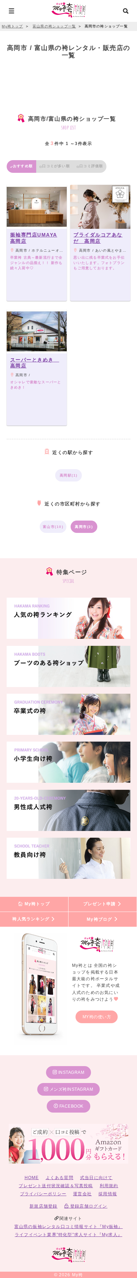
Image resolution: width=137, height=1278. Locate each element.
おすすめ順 (23, 166)
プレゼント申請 (100, 904)
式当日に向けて (96, 1177)
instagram (70, 1072)
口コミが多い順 (56, 166)
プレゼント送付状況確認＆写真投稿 (56, 1185)
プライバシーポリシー (43, 1193)
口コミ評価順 (91, 166)
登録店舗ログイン (88, 1206)
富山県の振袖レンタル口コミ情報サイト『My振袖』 (68, 1226)
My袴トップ (36, 904)
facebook (71, 1106)
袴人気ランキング (31, 919)
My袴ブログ (100, 919)
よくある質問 (59, 1177)
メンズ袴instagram (70, 1089)
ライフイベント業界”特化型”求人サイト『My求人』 (68, 1234)
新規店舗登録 (43, 1206)
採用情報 (107, 1193)
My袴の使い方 (97, 1016)
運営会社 (82, 1193)
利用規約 (109, 1185)
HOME (32, 1177)
